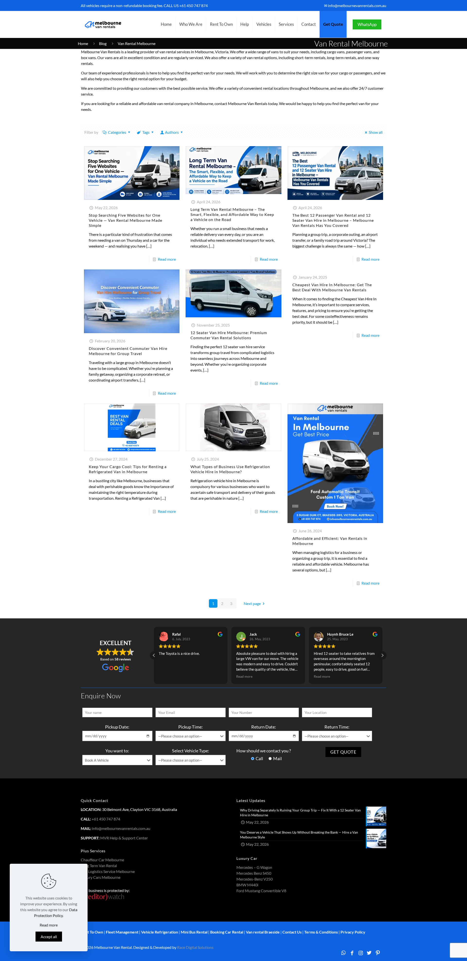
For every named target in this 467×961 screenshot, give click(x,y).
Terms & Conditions (321, 932)
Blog (103, 43)
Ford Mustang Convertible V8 (261, 890)
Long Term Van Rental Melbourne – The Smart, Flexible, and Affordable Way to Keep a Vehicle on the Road (232, 214)
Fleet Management (122, 932)
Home (83, 43)
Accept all (49, 936)
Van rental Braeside (263, 932)
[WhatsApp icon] (343, 953)
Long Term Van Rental (99, 865)
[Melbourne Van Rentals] (102, 24)
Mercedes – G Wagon (254, 867)
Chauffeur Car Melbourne (102, 859)
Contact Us (292, 932)
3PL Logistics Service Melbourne (108, 871)
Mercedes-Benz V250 (254, 879)
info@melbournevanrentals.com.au (121, 828)
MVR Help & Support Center (124, 838)
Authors (172, 132)
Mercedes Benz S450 (253, 873)
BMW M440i (247, 884)
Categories (117, 132)
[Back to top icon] (444, 951)
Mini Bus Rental (194, 932)
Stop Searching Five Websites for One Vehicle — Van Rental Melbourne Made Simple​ (125, 220)
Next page (252, 603)
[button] (382, 655)
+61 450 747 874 (193, 5)
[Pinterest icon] (377, 953)
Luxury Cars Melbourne (100, 877)
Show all (376, 132)
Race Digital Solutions (195, 947)
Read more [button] (167, 676)
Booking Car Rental (226, 932)
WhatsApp (367, 24)
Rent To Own (92, 932)
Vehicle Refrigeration (159, 932)
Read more (167, 259)
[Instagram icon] (360, 953)
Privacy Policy (353, 932)
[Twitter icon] (369, 953)
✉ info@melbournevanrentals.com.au (355, 5)
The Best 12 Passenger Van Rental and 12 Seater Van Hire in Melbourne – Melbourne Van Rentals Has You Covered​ (333, 220)
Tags (146, 132)
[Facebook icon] (352, 953)
